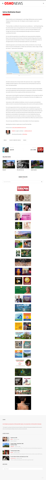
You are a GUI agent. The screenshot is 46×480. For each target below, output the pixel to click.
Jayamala (12, 149)
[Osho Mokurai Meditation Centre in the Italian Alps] (27, 357)
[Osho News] (13, 3)
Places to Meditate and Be (15, 140)
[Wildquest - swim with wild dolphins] (18, 320)
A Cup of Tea (13, 458)
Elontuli (4, 169)
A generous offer (14, 437)
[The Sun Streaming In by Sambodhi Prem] (23, 275)
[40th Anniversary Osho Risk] (23, 394)
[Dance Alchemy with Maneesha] (23, 293)
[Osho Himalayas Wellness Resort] (23, 238)
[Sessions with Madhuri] (23, 219)
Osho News (25, 134)
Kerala (5, 140)
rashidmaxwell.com (28, 130)
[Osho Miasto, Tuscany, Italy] (23, 256)
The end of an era (20, 169)
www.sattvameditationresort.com (19, 127)
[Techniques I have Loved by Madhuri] (23, 302)
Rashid (13, 130)
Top (42, 477)
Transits (12, 446)
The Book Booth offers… (15, 450)
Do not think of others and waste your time (19, 456)
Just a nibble (33, 149)
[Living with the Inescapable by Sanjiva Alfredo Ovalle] (27, 247)
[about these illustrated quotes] (23, 409)
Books (12, 452)
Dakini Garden (34, 169)
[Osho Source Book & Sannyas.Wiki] (27, 284)
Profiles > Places (6, 14)
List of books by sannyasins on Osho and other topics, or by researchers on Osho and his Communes (22, 424)
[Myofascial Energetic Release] (27, 348)
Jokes (12, 439)
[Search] (43, 3)
